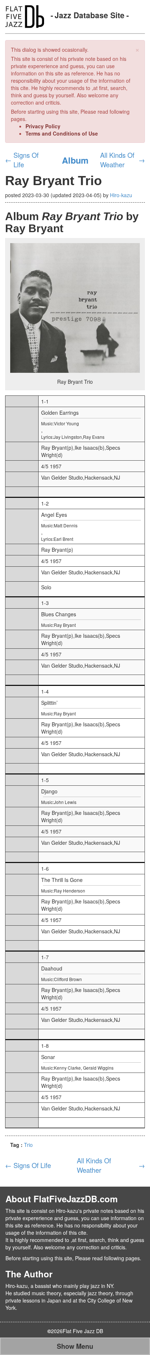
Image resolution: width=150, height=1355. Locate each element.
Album (75, 160)
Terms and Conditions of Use (61, 133)
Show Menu (75, 1346)
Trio (28, 1144)
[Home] (24, 15)
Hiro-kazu (121, 195)
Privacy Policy (42, 126)
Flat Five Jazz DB (83, 1331)
